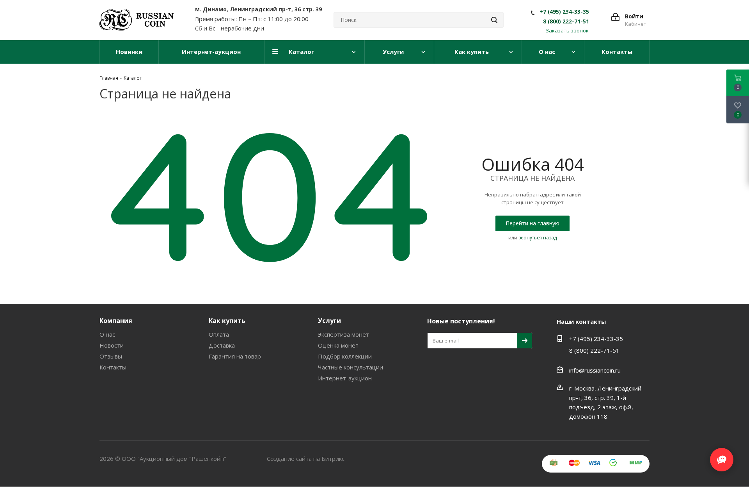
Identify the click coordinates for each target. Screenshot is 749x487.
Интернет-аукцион (345, 378)
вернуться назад (537, 237)
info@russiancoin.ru (595, 370)
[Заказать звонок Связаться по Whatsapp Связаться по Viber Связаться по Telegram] (721, 455)
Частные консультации (350, 367)
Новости (111, 345)
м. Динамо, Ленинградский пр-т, (258, 9)
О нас (107, 334)
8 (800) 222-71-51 (566, 21)
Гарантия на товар (235, 356)
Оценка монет (338, 345)
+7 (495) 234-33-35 (564, 11)
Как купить (227, 320)
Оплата (219, 334)
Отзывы (110, 356)
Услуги (329, 320)
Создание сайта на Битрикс (305, 458)
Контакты (112, 367)
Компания (115, 320)
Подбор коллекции (345, 356)
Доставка (222, 345)
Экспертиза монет (343, 334)
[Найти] (494, 20)
